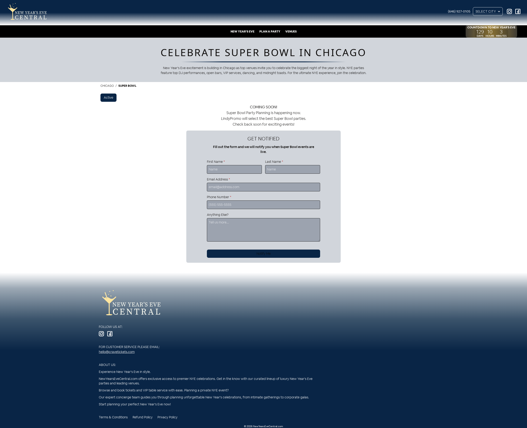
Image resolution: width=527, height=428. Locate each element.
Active (108, 97)
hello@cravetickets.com (117, 352)
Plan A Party (269, 31)
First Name (216, 162)
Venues (291, 31)
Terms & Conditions (113, 417)
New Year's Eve (242, 31)
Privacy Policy (167, 417)
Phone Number (219, 197)
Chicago (107, 86)
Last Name (274, 162)
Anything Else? (218, 215)
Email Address (218, 179)
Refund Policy (143, 417)
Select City (486, 11)
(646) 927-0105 (459, 11)
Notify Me (264, 253)
